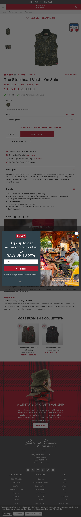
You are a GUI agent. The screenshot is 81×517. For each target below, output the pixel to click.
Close (21, 282)
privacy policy (11, 275)
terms (5, 275)
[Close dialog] (76, 233)
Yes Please (21, 269)
